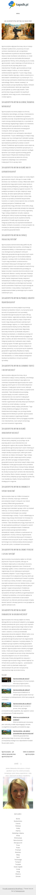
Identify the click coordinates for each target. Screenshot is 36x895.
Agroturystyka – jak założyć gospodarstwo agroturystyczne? (9, 754)
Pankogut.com (19, 891)
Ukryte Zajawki (18, 867)
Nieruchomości (18, 840)
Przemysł (18, 850)
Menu (18, 13)
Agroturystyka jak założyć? (21, 690)
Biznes (18, 819)
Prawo (18, 848)
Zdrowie (18, 876)
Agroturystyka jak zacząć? (21, 679)
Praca (18, 845)
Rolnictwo (18, 852)
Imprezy (18, 831)
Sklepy (18, 855)
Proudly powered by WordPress (13, 889)
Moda (18, 835)
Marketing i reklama (18, 833)
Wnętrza (18, 874)
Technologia (18, 860)
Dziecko (18, 823)
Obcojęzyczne (18, 843)
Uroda (18, 869)
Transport (18, 862)
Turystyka (18, 864)
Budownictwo (18, 821)
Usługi (18, 872)
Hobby (18, 828)
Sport (18, 857)
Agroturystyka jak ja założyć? (22, 704)
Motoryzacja (18, 838)
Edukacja (18, 826)
